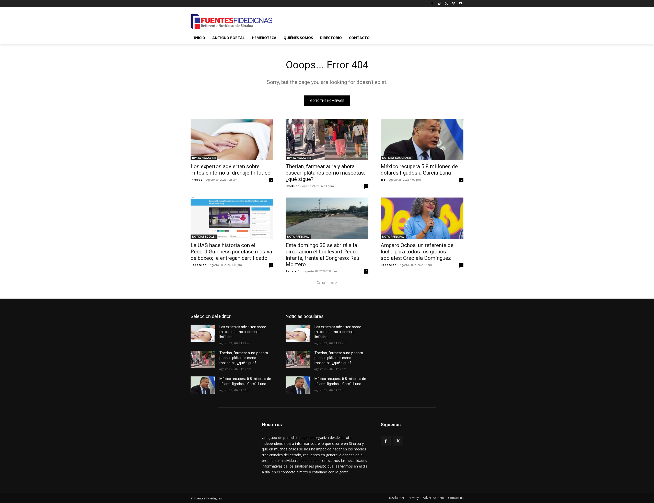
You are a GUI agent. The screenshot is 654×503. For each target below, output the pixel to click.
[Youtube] (460, 4)
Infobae (196, 179)
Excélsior (292, 186)
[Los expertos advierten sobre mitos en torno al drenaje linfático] (232, 139)
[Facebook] (432, 4)
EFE (383, 179)
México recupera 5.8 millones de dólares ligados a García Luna (419, 169)
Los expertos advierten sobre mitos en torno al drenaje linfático (231, 169)
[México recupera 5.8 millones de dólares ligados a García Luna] (422, 139)
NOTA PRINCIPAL (298, 236)
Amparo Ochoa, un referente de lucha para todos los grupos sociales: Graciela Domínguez (417, 251)
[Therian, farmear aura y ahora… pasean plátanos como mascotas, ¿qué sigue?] (327, 139)
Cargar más (325, 282)
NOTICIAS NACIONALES (396, 158)
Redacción (198, 265)
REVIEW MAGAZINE (204, 158)
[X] (446, 4)
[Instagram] (439, 4)
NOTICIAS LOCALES (204, 236)
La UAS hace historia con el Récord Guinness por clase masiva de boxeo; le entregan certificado (231, 251)
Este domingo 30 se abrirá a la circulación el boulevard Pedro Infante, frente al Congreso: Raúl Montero (323, 254)
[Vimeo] (453, 4)
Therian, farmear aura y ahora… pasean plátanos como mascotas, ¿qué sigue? (325, 172)
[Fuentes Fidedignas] (231, 21)
